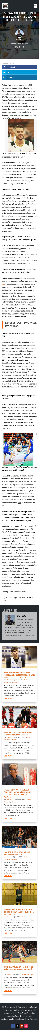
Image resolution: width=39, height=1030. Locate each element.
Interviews (14, 682)
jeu (3, 284)
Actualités (7, 682)
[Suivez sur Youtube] (21, 1026)
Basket (26, 680)
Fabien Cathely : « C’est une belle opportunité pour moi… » (18, 733)
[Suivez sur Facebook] (13, 1026)
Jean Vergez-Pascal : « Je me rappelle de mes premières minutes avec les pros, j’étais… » (19, 674)
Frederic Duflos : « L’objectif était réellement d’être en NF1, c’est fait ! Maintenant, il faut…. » (17, 793)
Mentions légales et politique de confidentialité (19, 1019)
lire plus (8, 698)
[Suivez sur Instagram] (26, 1026)
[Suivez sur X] (17, 1026)
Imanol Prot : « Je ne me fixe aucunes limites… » (17, 853)
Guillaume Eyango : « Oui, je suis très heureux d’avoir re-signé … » (19, 969)
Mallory (20, 39)
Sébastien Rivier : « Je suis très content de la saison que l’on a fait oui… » (19, 912)
